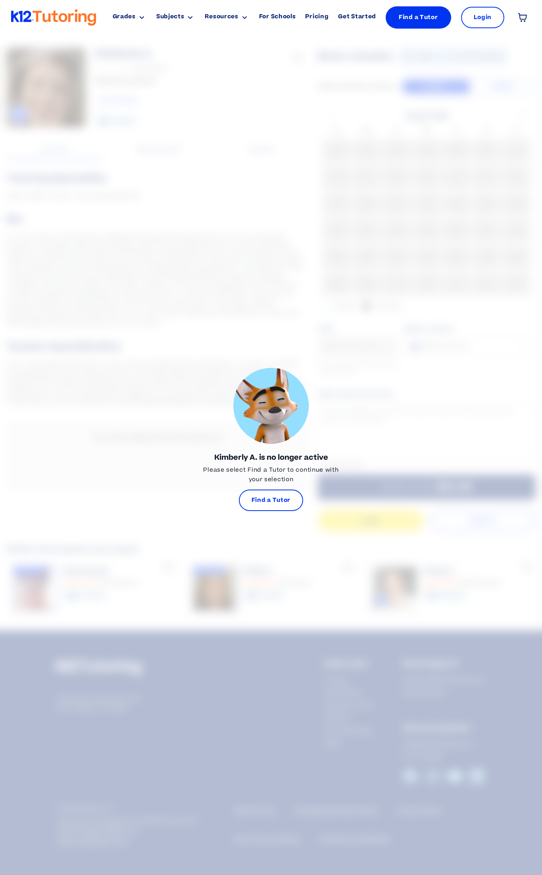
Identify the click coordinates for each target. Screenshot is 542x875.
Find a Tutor (418, 17)
